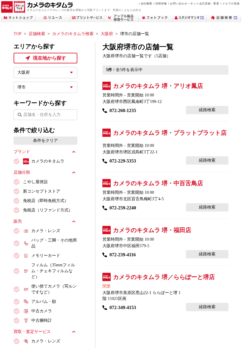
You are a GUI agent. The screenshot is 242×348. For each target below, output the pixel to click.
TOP (18, 34)
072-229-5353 (122, 160)
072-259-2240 (122, 207)
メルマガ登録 (230, 3)
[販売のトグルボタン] (73, 221)
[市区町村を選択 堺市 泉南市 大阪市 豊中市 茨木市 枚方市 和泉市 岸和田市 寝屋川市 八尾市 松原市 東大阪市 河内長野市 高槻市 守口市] (45, 87)
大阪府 (107, 34)
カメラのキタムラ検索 (73, 34)
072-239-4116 (122, 254)
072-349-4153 (122, 307)
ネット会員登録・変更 (204, 3)
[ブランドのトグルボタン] (73, 151)
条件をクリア (45, 140)
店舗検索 (37, 34)
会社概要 (146, 3)
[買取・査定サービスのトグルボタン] (73, 331)
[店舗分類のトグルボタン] (73, 172)
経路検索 (207, 110)
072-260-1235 (122, 110)
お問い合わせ (178, 3)
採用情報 (161, 3)
